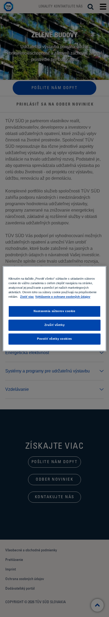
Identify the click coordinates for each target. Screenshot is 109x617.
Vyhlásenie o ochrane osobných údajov (62, 296)
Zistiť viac (27, 296)
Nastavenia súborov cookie (54, 311)
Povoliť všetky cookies (54, 338)
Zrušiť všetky (54, 324)
